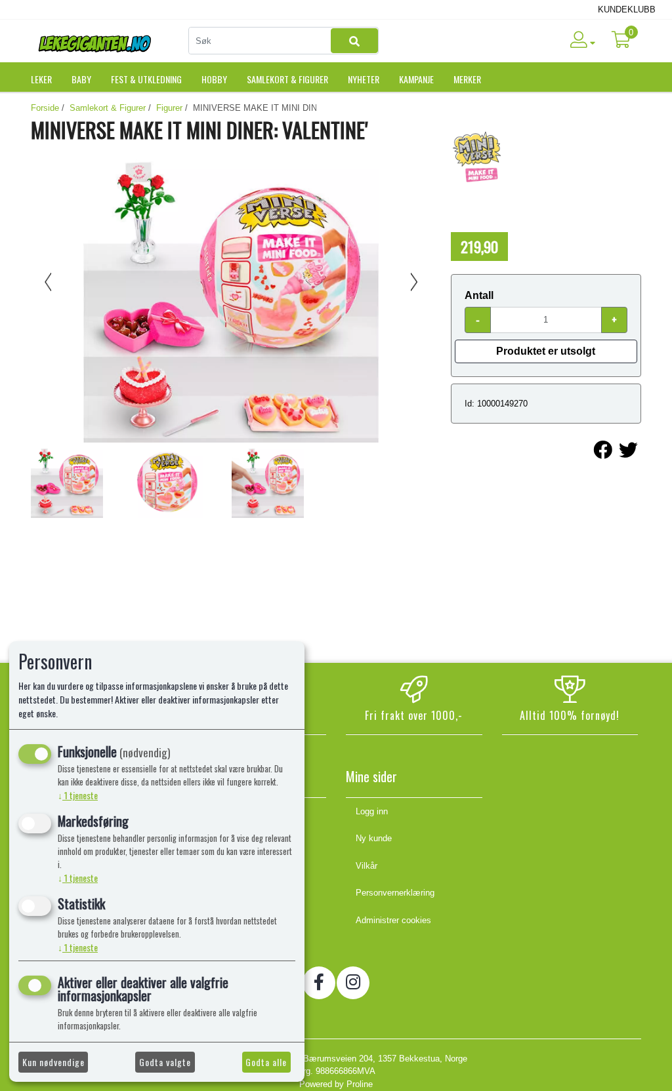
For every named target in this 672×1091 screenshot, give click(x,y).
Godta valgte (165, 1062)
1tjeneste (78, 795)
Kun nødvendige (53, 1062)
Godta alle (266, 1062)
